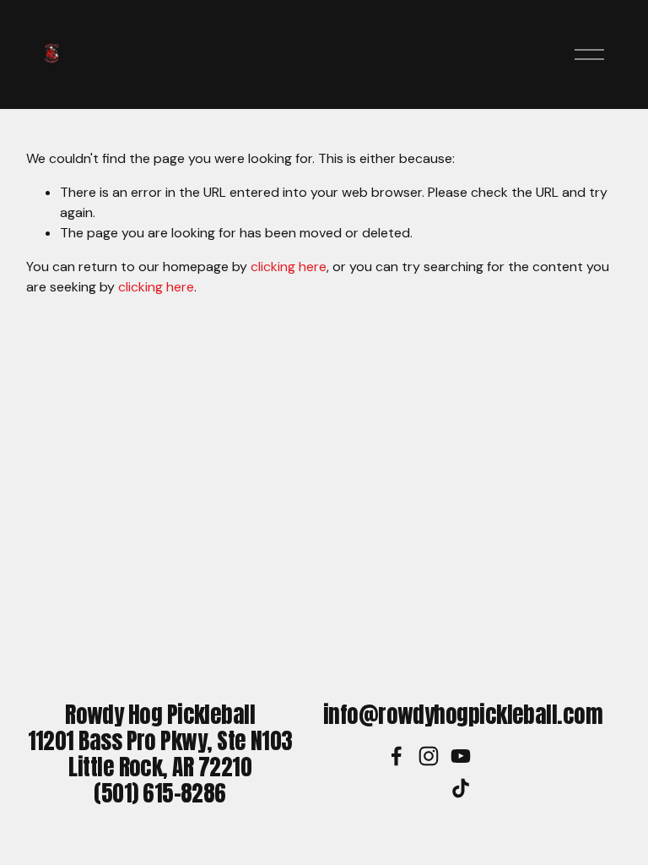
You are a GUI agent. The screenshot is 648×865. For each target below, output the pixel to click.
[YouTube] (461, 756)
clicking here (289, 266)
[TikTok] (461, 788)
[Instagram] (428, 756)
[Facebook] (396, 756)
